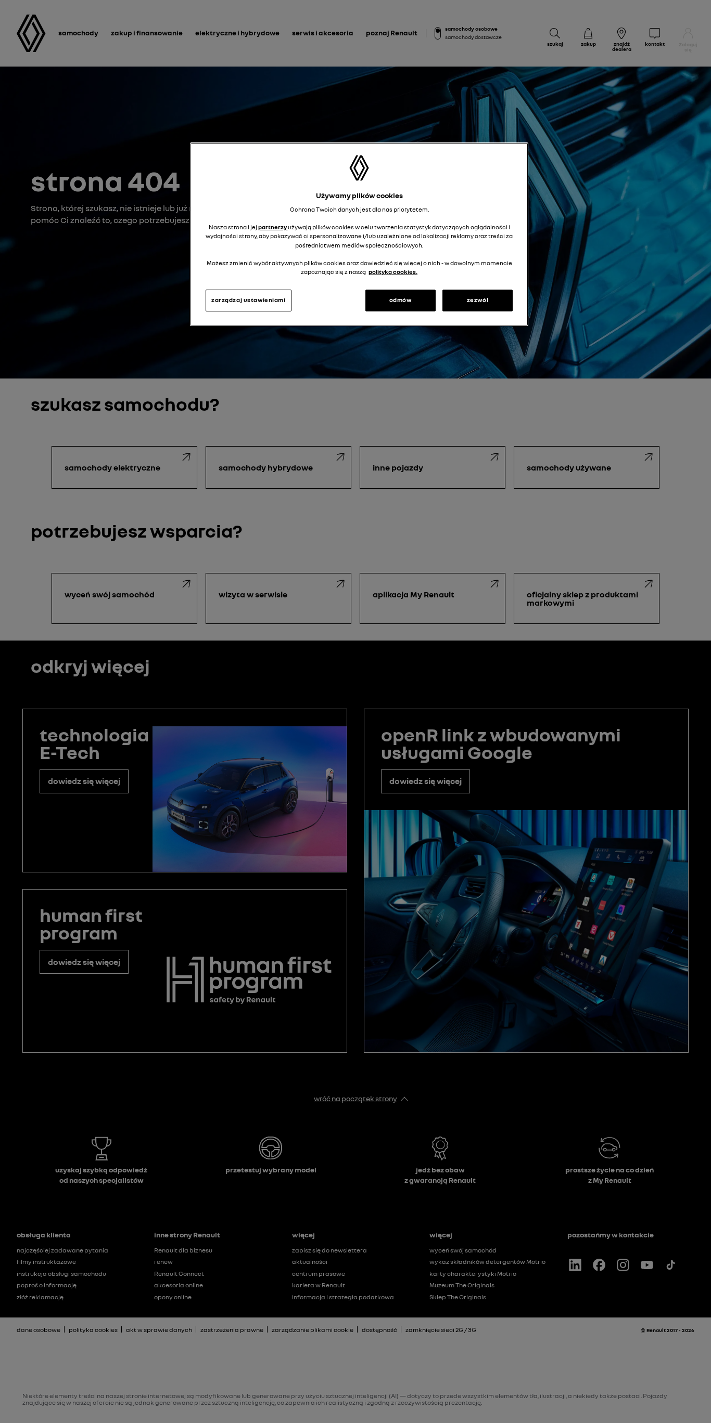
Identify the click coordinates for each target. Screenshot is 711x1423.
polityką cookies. (393, 272)
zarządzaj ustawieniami (248, 300)
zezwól (477, 300)
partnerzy (273, 227)
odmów (400, 300)
